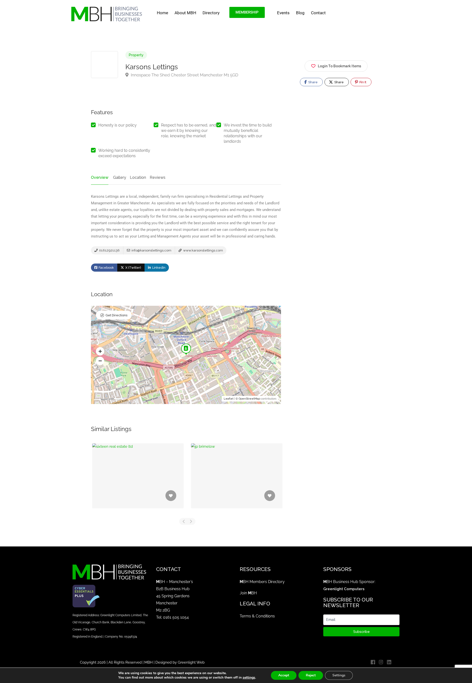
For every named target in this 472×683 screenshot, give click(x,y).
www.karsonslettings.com (202, 250)
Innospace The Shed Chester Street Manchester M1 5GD (184, 74)
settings (249, 677)
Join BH (248, 593)
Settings (338, 675)
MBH (148, 662)
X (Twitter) (133, 267)
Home (162, 12)
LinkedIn (158, 267)
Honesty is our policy (117, 125)
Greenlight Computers (344, 589)
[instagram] (381, 662)
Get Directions (116, 315)
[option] (137, 479)
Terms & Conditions (257, 616)
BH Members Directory (262, 581)
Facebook (106, 267)
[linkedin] (389, 662)
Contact (318, 12)
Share (313, 82)
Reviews (157, 177)
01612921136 (109, 250)
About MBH (185, 12)
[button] (100, 351)
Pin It (362, 82)
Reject (311, 675)
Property (136, 55)
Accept (283, 675)
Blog (300, 12)
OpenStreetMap (249, 398)
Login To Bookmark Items (339, 66)
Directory (211, 12)
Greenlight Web (191, 662)
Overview (99, 177)
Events (283, 12)
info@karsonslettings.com (151, 250)
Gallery (119, 177)
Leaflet (229, 398)
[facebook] (373, 662)
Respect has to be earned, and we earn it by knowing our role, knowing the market (188, 130)
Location (138, 177)
